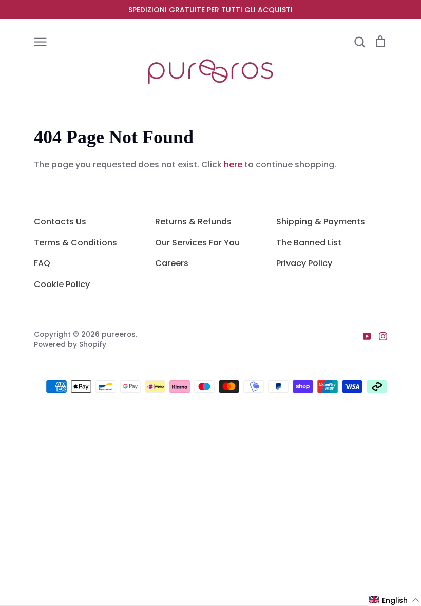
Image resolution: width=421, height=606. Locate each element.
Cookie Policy (62, 284)
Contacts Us (60, 222)
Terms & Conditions (75, 243)
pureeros (119, 334)
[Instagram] (379, 336)
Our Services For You (197, 243)
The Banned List (308, 243)
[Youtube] (363, 336)
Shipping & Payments (320, 222)
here (233, 165)
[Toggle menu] (40, 41)
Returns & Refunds (193, 222)
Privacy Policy (304, 263)
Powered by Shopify (70, 344)
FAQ (42, 263)
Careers (171, 263)
